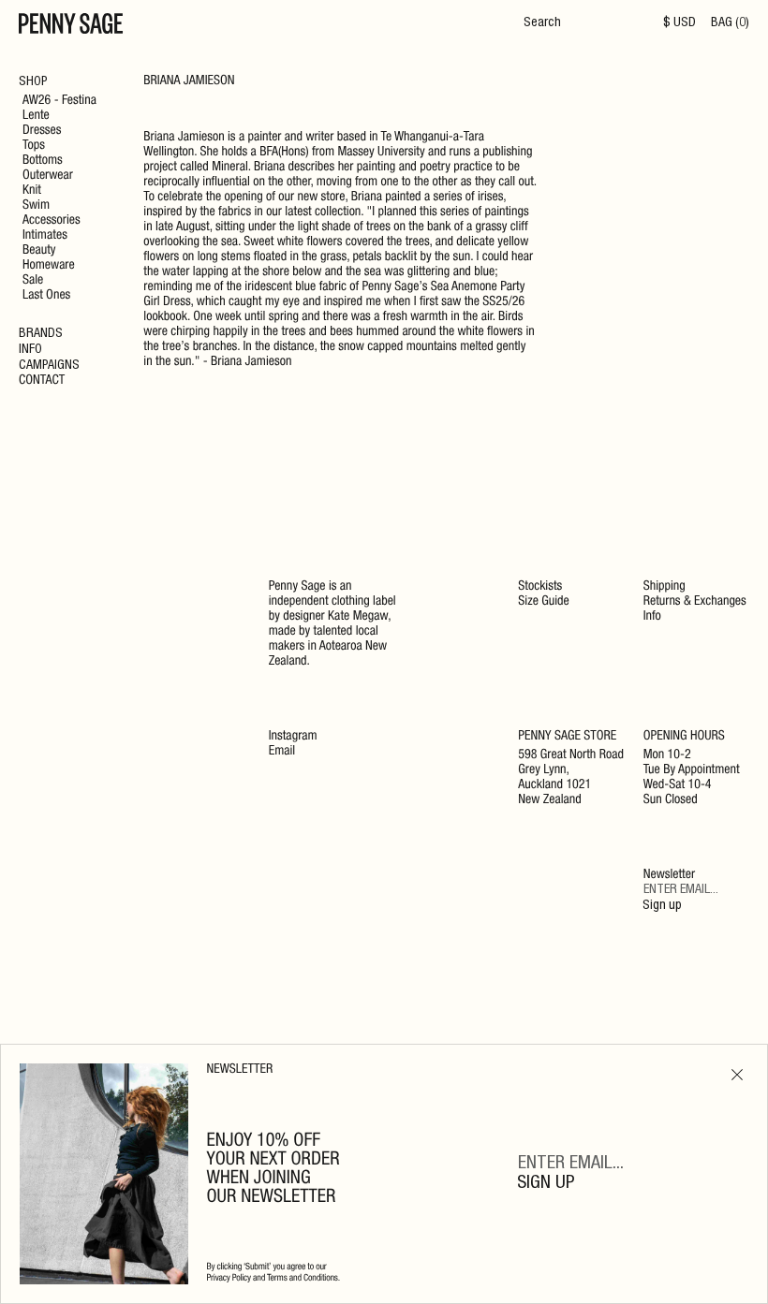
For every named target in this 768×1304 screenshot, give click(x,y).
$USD (679, 23)
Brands (41, 334)
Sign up (662, 906)
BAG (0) (730, 23)
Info (30, 350)
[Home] (71, 26)
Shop (33, 82)
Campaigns (49, 366)
